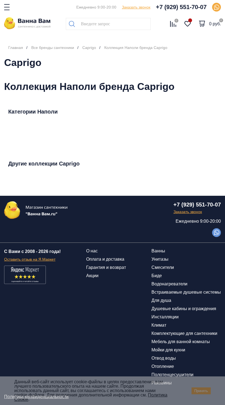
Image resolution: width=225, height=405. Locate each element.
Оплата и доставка (105, 259)
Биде (156, 275)
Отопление (162, 366)
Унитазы (159, 259)
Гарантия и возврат (106, 267)
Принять (201, 391)
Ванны (158, 251)
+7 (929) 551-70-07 (181, 7)
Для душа (161, 300)
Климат (158, 325)
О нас (92, 251)
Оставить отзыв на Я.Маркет (29, 259)
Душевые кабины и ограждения (183, 308)
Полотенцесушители (172, 374)
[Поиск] (72, 24)
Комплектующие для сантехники (184, 333)
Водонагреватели (169, 284)
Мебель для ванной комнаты (180, 341)
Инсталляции (165, 317)
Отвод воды (163, 358)
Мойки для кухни (168, 350)
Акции (92, 275)
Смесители (162, 267)
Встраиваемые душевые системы (186, 292)
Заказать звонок (136, 7)
